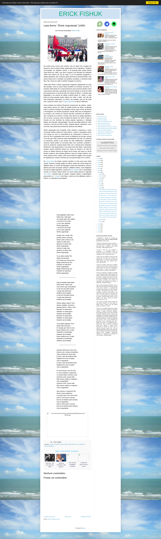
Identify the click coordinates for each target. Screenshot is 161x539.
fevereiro (101, 219)
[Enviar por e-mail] (54, 442)
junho (100, 181)
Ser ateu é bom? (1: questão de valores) (108, 203)
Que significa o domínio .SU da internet (108, 205)
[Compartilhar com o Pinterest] (60, 442)
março (100, 187)
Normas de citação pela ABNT (104, 130)
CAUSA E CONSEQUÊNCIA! (109, 56)
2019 (99, 172)
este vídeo (47, 174)
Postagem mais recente (49, 516)
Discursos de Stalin (102, 118)
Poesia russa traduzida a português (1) (108, 213)
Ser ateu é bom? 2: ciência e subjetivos (108, 199)
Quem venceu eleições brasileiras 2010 (108, 215)
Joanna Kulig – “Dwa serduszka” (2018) (108, 193)
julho (100, 180)
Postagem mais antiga (86, 516)
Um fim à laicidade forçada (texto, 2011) (108, 191)
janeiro (100, 221)
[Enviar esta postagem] (51, 442)
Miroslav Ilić (75, 444)
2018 (99, 224)
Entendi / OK (152, 3)
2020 (99, 170)
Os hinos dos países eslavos (104, 125)
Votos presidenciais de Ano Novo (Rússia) (107, 128)
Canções (52, 444)
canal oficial (50, 161)
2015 (99, 230)
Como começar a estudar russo (105, 135)
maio (100, 183)
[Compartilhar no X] (57, 442)
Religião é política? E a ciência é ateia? (108, 207)
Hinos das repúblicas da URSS (105, 121)
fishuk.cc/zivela (76, 30)
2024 (99, 162)
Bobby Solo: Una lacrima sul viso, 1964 (108, 201)
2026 (99, 158)
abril (100, 185)
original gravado (68, 101)
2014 (99, 231)
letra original (74, 170)
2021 (99, 168)
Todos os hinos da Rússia (103, 123)
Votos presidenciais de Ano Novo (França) (107, 126)
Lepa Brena (57, 444)
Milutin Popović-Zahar (66, 444)
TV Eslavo (56, 176)
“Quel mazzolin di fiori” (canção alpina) (108, 217)
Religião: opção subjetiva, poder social (108, 211)
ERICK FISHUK (80, 13)
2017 (99, 226)
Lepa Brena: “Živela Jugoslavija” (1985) (108, 209)
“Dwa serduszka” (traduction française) (108, 189)
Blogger (84, 528)
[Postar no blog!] (56, 442)
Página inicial (68, 516)
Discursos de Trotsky (102, 119)
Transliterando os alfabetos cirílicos (106, 132)
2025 (99, 160)
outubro (101, 174)
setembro (101, 176)
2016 (99, 228)
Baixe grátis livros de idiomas (104, 133)
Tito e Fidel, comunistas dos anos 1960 (108, 197)
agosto (100, 178)
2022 (99, 166)
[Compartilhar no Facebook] (59, 442)
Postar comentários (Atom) (54, 519)
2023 (99, 164)
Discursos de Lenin (102, 116)
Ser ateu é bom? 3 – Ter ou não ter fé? (107, 195)
